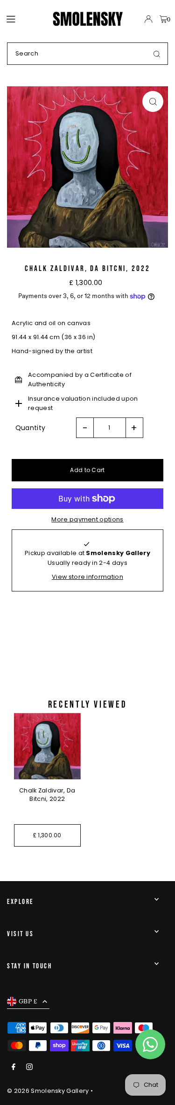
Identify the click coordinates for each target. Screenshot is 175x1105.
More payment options (87, 519)
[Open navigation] (25, 18)
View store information (87, 577)
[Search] (157, 53)
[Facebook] (13, 1067)
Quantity (30, 427)
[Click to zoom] (152, 101)
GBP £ (28, 1001)
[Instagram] (29, 1067)
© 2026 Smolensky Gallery (48, 1091)
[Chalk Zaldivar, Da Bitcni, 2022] (47, 746)
